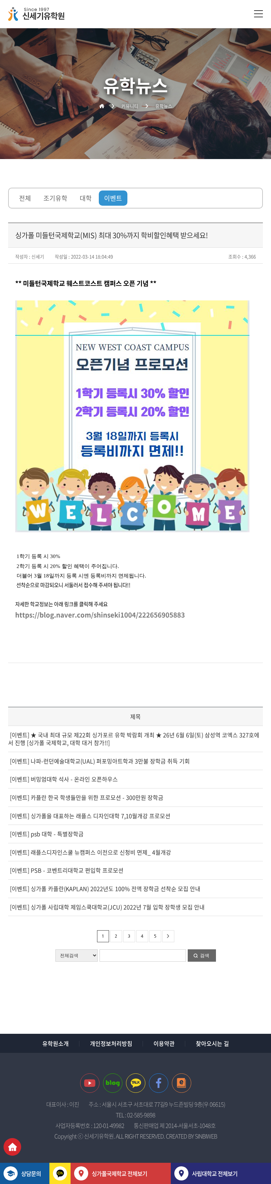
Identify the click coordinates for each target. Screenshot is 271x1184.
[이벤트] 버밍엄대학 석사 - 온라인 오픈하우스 (63, 779)
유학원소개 (55, 1043)
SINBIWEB (206, 1136)
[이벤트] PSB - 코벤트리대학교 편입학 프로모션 (66, 870)
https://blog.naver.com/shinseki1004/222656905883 (100, 615)
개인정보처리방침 (111, 1043)
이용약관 (164, 1043)
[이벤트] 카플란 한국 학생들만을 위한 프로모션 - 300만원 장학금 (85, 797)
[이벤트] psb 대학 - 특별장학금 (46, 834)
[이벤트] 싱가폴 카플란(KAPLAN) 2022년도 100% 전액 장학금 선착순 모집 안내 (104, 888)
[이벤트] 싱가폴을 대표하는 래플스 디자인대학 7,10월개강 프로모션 (89, 815)
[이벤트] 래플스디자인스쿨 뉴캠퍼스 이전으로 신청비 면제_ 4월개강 (89, 852)
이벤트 (113, 198)
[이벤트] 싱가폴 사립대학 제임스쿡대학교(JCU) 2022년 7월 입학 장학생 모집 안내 (106, 907)
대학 (86, 198)
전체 (25, 198)
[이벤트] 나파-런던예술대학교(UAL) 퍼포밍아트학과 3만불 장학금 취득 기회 (99, 761)
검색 (204, 955)
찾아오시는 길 (212, 1043)
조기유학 (55, 198)
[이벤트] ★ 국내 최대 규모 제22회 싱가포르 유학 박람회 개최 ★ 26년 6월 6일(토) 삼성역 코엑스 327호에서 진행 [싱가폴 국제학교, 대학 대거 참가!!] (133, 739)
